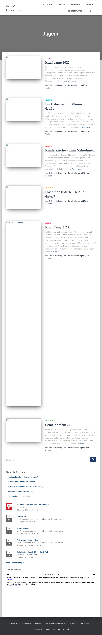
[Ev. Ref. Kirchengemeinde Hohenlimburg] (18, 8)
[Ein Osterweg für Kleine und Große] (23, 109)
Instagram (68, 629)
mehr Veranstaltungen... (16, 563)
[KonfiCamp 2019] (23, 313)
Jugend (48, 58)
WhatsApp (50, 630)
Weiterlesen (72, 81)
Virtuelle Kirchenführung (55, 623)
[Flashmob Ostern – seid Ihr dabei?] (23, 197)
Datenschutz (86, 623)
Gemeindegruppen (75, 11)
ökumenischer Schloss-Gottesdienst (33, 505)
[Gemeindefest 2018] (23, 430)
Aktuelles (47, 4)
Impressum (38, 630)
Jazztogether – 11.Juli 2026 (18, 496)
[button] (51, 4)
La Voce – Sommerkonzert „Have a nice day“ (25, 487)
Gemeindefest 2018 (59, 425)
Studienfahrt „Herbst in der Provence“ (22, 477)
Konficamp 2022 (57, 62)
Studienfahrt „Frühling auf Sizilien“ (21, 482)
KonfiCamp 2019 (57, 227)
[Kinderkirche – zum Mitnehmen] (23, 155)
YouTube (59, 629)
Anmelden (15, 623)
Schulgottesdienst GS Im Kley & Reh (32, 552)
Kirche (88, 4)
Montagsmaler (23, 528)
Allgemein (49, 100)
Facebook (64, 629)
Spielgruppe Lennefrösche (29, 540)
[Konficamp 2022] (23, 67)
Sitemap (73, 623)
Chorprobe (21, 516)
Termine (61, 4)
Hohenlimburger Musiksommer (20, 491)
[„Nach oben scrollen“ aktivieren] (97, 630)
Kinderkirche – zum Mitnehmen (70, 150)
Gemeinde (74, 4)
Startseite (26, 623)
